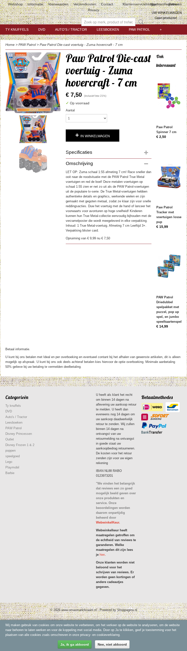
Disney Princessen (18, 434)
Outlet (9, 439)
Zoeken (140, 22)
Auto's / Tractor (71, 29)
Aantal (70, 110)
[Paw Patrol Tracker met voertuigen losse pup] (169, 176)
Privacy (93, 10)
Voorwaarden (58, 4)
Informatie (35, 4)
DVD (41, 29)
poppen (10, 450)
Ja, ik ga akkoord (74, 644)
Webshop (15, 4)
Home (10, 45)
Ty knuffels (16, 29)
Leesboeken (108, 29)
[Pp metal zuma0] (33, 82)
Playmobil (12, 467)
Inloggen (152, 4)
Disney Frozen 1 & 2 (19, 445)
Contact (107, 4)
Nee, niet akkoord (112, 644)
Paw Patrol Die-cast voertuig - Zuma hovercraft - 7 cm (81, 45)
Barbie (9, 473)
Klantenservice (134, 4)
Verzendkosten (84, 4)
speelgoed (12, 456)
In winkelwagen (95, 136)
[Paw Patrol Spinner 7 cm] (169, 96)
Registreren (173, 4)
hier (102, 554)
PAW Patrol (139, 29)
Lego (8, 462)
